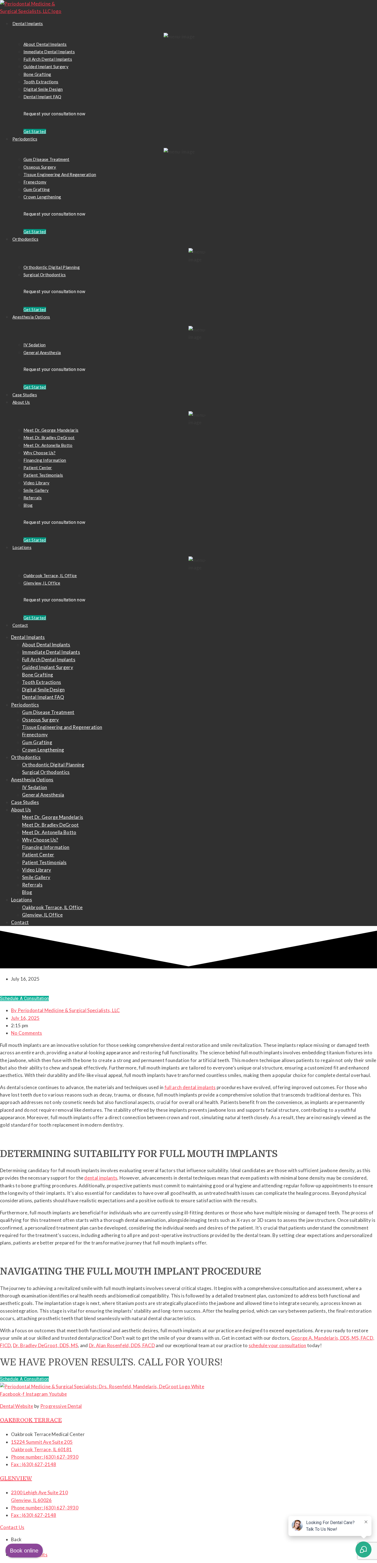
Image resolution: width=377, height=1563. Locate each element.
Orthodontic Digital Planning (51, 267)
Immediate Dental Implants (49, 51)
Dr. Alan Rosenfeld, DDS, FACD (122, 1345)
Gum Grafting (36, 189)
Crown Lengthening (42, 196)
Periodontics (24, 138)
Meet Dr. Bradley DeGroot (49, 437)
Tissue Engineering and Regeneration (59, 174)
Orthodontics (25, 239)
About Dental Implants (45, 44)
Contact (20, 625)
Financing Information (44, 460)
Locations (21, 547)
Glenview (16, 1478)
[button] (24, 998)
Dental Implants (27, 23)
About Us (21, 402)
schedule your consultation (277, 1345)
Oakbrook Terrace (31, 1420)
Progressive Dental (61, 1406)
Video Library (36, 482)
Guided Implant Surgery (45, 66)
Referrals (32, 497)
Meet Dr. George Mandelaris (50, 430)
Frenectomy (34, 181)
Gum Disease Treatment (46, 159)
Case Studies (24, 394)
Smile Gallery (36, 490)
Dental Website (16, 1406)
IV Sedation (34, 344)
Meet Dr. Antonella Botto (48, 445)
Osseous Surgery (39, 166)
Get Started (34, 131)
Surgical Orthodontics (44, 274)
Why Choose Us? (39, 452)
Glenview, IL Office (41, 582)
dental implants (100, 1178)
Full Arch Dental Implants (47, 59)
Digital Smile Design (43, 89)
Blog (28, 505)
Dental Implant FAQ (42, 96)
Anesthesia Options (31, 316)
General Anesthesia (42, 352)
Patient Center (37, 467)
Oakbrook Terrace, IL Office (50, 575)
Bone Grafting (37, 74)
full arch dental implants (190, 1087)
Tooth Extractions (40, 81)
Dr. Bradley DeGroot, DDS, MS (45, 1345)
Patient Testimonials (43, 475)
